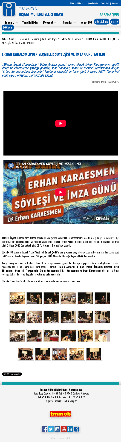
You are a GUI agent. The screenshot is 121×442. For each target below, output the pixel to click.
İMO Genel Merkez (77, 3)
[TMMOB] (60, 414)
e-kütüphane (101, 21)
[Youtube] (64, 429)
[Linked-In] (70, 429)
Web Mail (105, 3)
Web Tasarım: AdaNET (60, 438)
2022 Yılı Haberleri (72, 39)
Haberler (23, 39)
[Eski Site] (77, 429)
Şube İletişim (93, 3)
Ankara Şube (8, 39)
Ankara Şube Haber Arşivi (45, 39)
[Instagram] (57, 429)
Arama (115, 3)
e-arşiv (114, 21)
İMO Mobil (8, 27)
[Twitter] (51, 429)
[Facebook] (44, 429)
